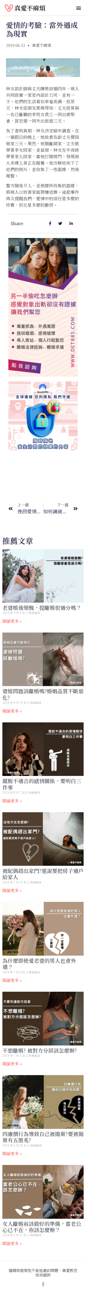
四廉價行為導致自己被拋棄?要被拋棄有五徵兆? (43, 1137)
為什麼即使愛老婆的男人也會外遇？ (39, 963)
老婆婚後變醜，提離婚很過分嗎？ (41, 607)
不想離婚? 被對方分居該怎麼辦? (39, 1050)
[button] (78, 8)
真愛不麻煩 (29, 7)
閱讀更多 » (12, 621)
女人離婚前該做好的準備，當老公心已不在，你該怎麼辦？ (41, 1227)
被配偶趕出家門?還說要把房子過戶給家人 (43, 874)
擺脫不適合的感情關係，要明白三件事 (41, 784)
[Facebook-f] (43, 1284)
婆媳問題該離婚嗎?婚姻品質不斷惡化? (43, 694)
